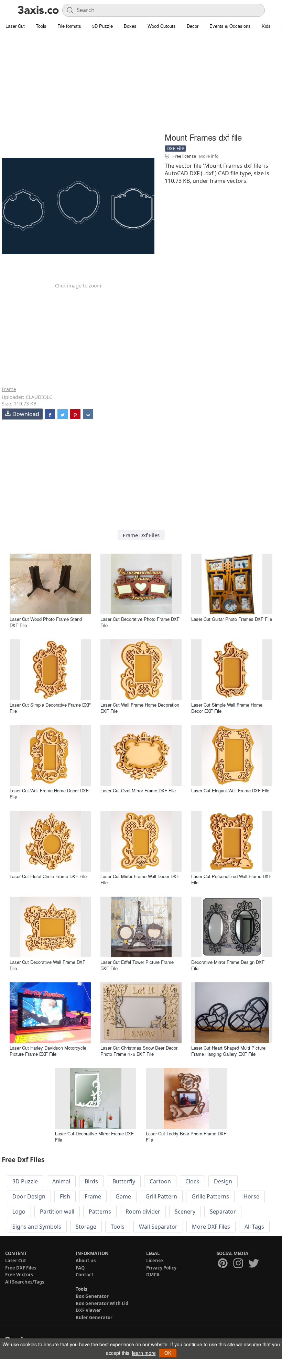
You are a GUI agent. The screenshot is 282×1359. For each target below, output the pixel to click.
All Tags (254, 1226)
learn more (144, 1352)
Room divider (143, 1211)
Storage (86, 1226)
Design (223, 1181)
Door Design (28, 1196)
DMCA (153, 1275)
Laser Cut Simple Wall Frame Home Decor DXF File (226, 707)
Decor (192, 26)
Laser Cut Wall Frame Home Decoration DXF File (139, 707)
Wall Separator (158, 1226)
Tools (41, 26)
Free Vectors (19, 1275)
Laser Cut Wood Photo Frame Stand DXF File (46, 622)
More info (209, 156)
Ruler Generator (94, 1317)
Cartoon (160, 1181)
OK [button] (167, 1352)
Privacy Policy (161, 1268)
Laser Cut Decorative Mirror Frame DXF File (94, 1136)
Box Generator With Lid (102, 1303)
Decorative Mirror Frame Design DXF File (227, 965)
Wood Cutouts (162, 26)
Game (123, 1196)
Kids (266, 26)
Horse (251, 1196)
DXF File (175, 148)
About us (86, 1260)
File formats (69, 26)
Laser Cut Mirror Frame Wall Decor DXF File (139, 879)
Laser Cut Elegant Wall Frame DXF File (230, 790)
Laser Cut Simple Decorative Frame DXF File (50, 707)
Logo (18, 1211)
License (154, 1260)
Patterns (100, 1211)
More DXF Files (211, 1226)
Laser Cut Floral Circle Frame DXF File (48, 876)
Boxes (130, 26)
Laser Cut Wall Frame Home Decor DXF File (49, 793)
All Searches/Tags (24, 1282)
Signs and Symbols (36, 1226)
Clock (192, 1181)
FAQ (80, 1268)
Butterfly (123, 1181)
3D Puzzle (102, 26)
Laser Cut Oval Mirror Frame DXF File (138, 790)
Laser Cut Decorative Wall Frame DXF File (47, 965)
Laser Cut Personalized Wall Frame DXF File (231, 879)
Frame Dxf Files (141, 535)
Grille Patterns (210, 1196)
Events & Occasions (230, 26)
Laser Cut (15, 26)
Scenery (185, 1211)
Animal (61, 1181)
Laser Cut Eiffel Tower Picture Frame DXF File (137, 965)
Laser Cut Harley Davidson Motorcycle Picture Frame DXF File (48, 1050)
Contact (85, 1275)
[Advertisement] (141, 82)
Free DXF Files (20, 1268)
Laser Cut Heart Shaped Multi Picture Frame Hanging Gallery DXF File (228, 1050)
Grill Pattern (161, 1196)
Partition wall (57, 1211)
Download (25, 414)
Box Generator (92, 1296)
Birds (91, 1181)
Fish (65, 1196)
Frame (9, 389)
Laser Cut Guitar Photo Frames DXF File (231, 619)
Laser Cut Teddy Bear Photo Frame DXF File (186, 1136)
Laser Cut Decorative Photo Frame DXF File (140, 622)
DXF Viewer (88, 1310)
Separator (223, 1211)
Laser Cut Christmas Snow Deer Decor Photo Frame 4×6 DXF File (138, 1050)
